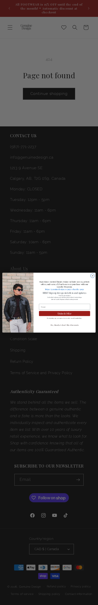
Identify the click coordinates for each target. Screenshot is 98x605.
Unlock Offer (64, 313)
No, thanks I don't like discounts (65, 325)
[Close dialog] (92, 275)
